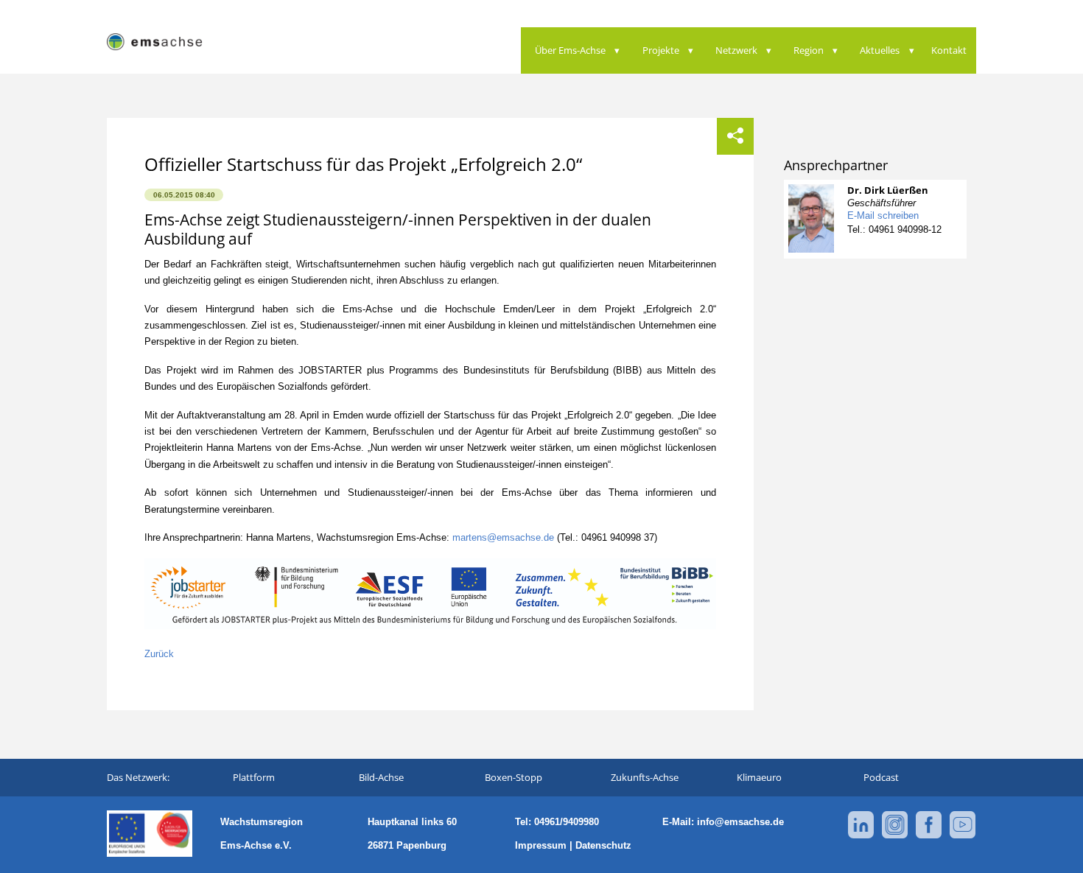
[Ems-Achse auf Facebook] (928, 835)
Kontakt (949, 50)
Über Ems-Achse (570, 50)
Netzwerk (736, 50)
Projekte (660, 50)
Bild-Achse (381, 777)
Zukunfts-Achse (645, 777)
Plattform (254, 777)
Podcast (881, 777)
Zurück (159, 653)
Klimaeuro (759, 777)
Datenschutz (603, 845)
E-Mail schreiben (883, 215)
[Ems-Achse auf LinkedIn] (861, 835)
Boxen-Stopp (513, 777)
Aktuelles (880, 50)
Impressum (541, 845)
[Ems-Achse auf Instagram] (894, 835)
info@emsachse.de (740, 821)
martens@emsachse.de (503, 537)
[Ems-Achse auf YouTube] (962, 835)
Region (808, 50)
